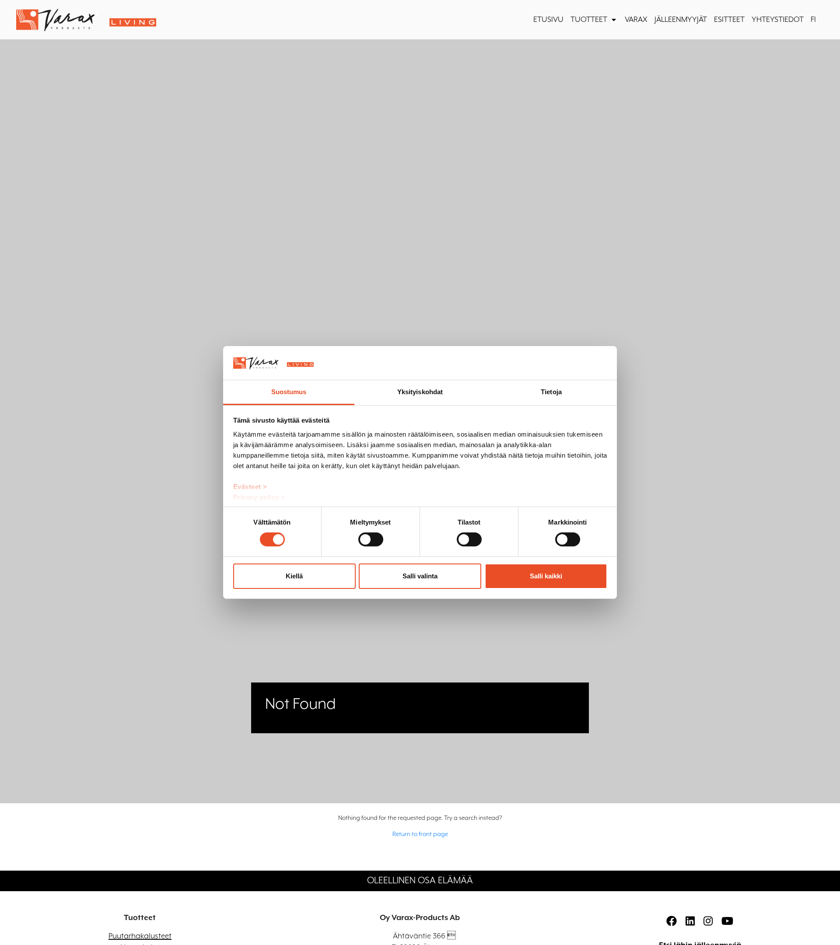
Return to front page (420, 834)
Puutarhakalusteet (140, 936)
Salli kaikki (546, 576)
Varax (636, 19)
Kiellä (294, 576)
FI (813, 19)
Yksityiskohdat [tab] (420, 392)
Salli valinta (420, 576)
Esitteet (729, 19)
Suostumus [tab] (289, 392)
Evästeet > (250, 486)
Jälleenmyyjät (680, 19)
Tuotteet (588, 19)
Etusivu (548, 19)
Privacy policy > (259, 497)
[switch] (370, 539)
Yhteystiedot (778, 19)
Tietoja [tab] (551, 392)
